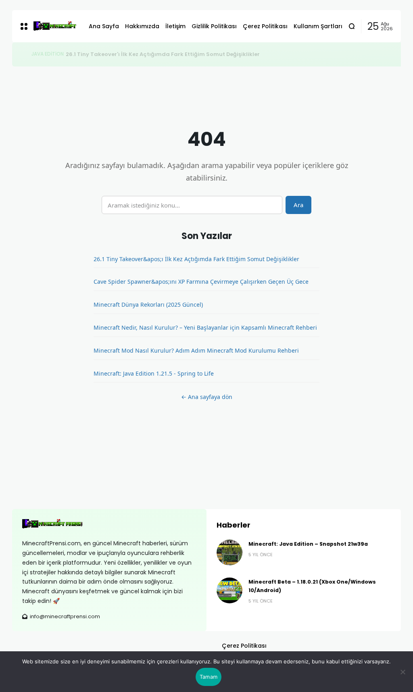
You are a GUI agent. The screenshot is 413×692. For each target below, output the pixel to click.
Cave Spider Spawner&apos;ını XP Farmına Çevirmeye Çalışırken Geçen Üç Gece (201, 281)
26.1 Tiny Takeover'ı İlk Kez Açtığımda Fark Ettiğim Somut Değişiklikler (163, 54)
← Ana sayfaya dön (206, 397)
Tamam (208, 676)
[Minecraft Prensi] (55, 26)
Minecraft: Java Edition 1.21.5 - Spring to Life (154, 373)
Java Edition (47, 54)
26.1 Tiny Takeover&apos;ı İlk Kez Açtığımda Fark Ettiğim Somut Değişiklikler (196, 259)
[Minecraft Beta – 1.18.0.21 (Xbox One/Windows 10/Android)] (229, 590)
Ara (298, 205)
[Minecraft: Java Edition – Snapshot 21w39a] (229, 552)
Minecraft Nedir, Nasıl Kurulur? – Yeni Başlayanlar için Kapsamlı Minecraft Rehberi (205, 327)
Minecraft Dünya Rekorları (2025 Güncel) (148, 304)
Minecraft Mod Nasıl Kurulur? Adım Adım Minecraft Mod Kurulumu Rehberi (196, 350)
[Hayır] (403, 672)
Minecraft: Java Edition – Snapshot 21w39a (308, 543)
